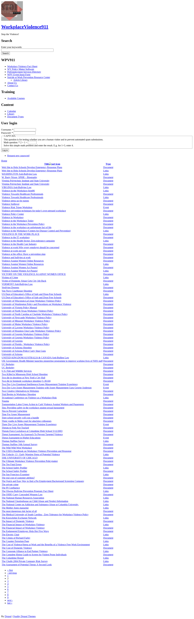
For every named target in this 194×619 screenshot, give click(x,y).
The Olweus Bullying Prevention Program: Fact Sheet (27, 491)
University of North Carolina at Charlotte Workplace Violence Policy (35, 314)
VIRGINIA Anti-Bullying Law (17, 187)
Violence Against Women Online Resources (23, 260)
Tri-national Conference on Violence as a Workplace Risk (29, 397)
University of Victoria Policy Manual (19, 307)
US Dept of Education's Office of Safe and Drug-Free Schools (31, 294)
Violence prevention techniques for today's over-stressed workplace (34, 210)
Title (46, 164)
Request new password (18, 155)
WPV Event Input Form (18, 74)
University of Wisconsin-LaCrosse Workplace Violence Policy (31, 301)
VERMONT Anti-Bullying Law (17, 284)
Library (10, 114)
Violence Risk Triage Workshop (17, 207)
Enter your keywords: (11, 47)
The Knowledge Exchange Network (19, 518)
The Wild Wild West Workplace (17, 447)
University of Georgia (12, 341)
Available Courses (16, 98)
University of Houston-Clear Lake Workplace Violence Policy (31, 331)
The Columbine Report (13, 558)
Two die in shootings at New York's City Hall (23, 377)
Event (106, 207)
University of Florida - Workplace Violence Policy (26, 344)
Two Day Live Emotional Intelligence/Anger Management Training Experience (40, 384)
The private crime (10, 484)
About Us (12, 82)
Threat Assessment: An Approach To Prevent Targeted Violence (32, 434)
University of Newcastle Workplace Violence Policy (27, 317)
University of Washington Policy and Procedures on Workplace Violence (36, 304)
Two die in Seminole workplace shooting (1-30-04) (26, 381)
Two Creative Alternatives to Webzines (20, 391)
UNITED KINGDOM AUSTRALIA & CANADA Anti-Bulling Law (35, 357)
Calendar (11, 111)
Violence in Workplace (12, 217)
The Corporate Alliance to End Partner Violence (25, 551)
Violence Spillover (10, 204)
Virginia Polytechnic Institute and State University (25, 180)
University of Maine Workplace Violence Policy (25, 324)
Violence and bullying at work (16, 257)
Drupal (8, 616)
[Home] (12, 20)
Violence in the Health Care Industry (19, 244)
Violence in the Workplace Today (18, 220)
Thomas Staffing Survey (13, 441)
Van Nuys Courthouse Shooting (17, 291)
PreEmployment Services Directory (24, 72)
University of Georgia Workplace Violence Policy (25, 334)
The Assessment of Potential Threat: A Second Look (27, 564)
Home (4, 160)
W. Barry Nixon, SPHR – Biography (19, 177)
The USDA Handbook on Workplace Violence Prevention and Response (36, 451)
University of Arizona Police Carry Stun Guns (24, 351)
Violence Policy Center (13, 214)
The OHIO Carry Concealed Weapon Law (22, 494)
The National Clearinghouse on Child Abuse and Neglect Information (35, 501)
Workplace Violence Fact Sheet (22, 66)
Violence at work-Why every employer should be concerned (30, 247)
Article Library (20, 80)
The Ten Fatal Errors (12, 464)
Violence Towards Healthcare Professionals (22, 194)
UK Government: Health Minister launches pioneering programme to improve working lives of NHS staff (52, 361)
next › (10, 600)
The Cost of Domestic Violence (17, 548)
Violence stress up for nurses (15, 200)
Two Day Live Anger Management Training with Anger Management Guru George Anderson (47, 387)
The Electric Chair (10, 534)
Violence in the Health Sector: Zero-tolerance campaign (28, 240)
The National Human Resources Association (23, 498)
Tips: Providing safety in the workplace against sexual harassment (33, 407)
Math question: (12, 142)
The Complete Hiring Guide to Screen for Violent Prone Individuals (34, 554)
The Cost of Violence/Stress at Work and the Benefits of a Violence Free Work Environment (46, 544)
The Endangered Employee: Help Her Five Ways (25, 531)
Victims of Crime (10, 277)
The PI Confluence (11, 488)
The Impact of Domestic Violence (18, 521)
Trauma (5, 401)
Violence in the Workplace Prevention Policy (23, 224)
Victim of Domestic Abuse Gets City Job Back (24, 281)
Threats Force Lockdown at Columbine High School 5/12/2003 (32, 431)
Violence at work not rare (14, 250)
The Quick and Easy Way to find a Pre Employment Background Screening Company (43, 481)
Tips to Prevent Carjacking (14, 411)
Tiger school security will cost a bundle (20, 417)
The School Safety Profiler (14, 467)
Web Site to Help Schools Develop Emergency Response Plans (32, 167)
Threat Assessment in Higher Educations (21, 437)
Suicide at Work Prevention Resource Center (28, 77)
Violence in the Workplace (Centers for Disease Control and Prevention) (36, 230)
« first (10, 570)
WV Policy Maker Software (20, 69)
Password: (7, 133)
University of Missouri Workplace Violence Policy (26, 321)
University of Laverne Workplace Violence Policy (25, 327)
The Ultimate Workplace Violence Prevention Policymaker (30, 461)
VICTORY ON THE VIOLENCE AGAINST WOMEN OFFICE (34, 274)
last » (9, 603)
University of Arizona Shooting (17, 347)
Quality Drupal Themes (24, 616)
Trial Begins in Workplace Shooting (19, 394)
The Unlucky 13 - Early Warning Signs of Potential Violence (31, 454)
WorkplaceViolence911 (24, 26)
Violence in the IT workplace (16, 237)
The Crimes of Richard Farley (16, 538)
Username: (7, 129)
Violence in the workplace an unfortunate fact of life (26, 227)
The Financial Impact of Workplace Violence (23, 524)
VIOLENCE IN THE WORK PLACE (20, 234)
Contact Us (12, 85)
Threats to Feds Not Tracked (15, 427)
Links (106, 170)
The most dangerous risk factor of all (19, 511)
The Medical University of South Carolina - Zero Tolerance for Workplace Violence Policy (45, 514)
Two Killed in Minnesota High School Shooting (25, 374)
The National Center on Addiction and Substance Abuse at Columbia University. (40, 504)
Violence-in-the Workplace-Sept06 (18, 190)
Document (108, 167)
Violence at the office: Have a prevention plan (23, 254)
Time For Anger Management (16, 414)
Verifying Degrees (10, 287)
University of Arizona (12, 354)
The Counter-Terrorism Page (15, 541)
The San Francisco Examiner (15, 474)
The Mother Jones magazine (15, 508)
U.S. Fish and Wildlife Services (17, 371)
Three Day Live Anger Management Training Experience (29, 424)
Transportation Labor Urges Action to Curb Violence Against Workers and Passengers (43, 404)
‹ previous (12, 573)
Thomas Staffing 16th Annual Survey (19, 444)
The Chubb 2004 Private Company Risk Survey (25, 561)
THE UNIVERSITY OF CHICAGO (20, 457)
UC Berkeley (8, 364)
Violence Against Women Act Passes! (20, 267)
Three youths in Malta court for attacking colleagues (26, 421)
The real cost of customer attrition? (18, 478)
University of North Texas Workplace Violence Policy (27, 311)
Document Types (15, 116)
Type (108, 164)
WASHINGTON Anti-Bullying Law (19, 174)
